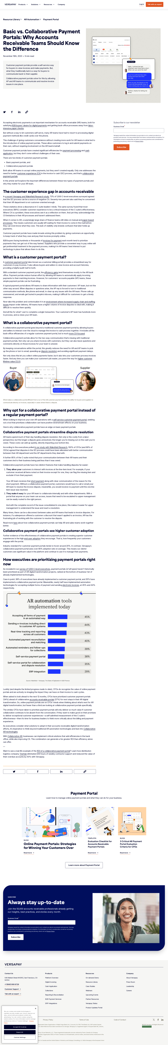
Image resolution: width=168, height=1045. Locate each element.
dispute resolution (49, 351)
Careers (129, 991)
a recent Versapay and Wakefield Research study (27, 196)
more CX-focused (77, 333)
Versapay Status (91, 1003)
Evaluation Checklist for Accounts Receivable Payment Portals (100, 844)
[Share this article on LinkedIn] (19, 112)
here (15, 523)
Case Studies (90, 986)
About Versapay (132, 978)
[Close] (35, 1008)
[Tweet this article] (4, 112)
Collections (49, 991)
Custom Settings (147, 1026)
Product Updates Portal (94, 1008)
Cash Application (51, 986)
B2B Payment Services (53, 999)
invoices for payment (52, 240)
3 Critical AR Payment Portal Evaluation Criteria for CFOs (131, 844)
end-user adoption (32, 538)
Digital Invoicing (50, 982)
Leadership (130, 986)
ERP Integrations (51, 1003)
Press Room (130, 982)
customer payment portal (16, 262)
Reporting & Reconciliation (54, 995)
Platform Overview (51, 978)
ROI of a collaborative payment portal (53, 751)
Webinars (89, 991)
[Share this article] (26, 112)
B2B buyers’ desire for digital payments (29, 125)
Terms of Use (84, 1020)
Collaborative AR (15, 736)
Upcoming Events (92, 995)
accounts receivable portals (42, 699)
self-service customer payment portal (70, 420)
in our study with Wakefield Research (51, 447)
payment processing (72, 150)
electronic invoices (70, 585)
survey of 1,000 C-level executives (35, 569)
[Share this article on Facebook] (11, 112)
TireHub (23, 754)
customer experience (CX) (29, 173)
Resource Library (92, 982)
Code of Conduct (120, 1020)
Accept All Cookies (19, 1027)
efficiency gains (51, 272)
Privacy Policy (139, 141)
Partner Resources (92, 999)
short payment (37, 481)
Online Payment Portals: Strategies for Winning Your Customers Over (50, 846)
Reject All (19, 1032)
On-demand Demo (92, 978)
